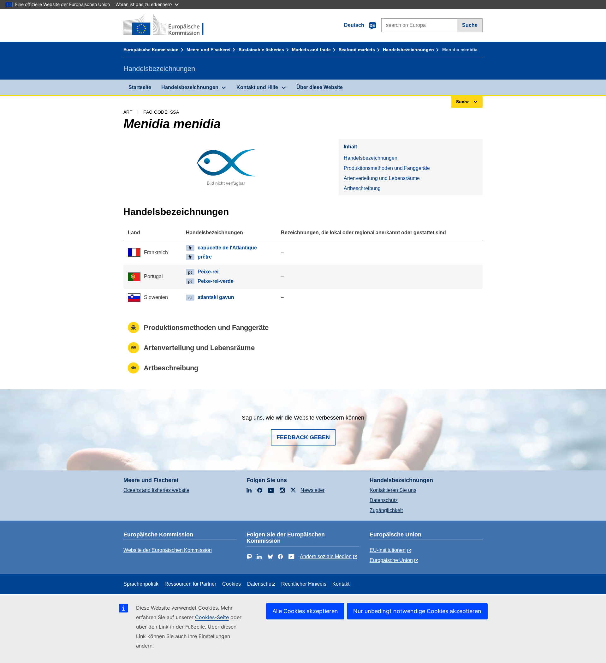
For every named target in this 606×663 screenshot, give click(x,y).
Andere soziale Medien (326, 556)
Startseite (139, 87)
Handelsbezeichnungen (408, 49)
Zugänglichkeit (386, 510)
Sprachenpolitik (140, 584)
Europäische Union (391, 560)
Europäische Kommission (151, 49)
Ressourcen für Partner (190, 584)
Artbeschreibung (362, 188)
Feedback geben (303, 437)
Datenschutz (384, 500)
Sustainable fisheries (261, 49)
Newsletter (312, 490)
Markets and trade (311, 49)
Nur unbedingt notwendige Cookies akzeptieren (417, 611)
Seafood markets (357, 49)
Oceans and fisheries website (156, 490)
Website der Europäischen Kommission (167, 550)
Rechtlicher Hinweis (303, 584)
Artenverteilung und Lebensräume (382, 178)
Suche (470, 25)
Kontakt (340, 584)
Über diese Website (319, 87)
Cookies (231, 584)
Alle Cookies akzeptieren (305, 611)
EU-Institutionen (388, 550)
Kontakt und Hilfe (257, 87)
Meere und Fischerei (208, 49)
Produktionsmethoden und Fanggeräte (387, 168)
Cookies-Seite (212, 617)
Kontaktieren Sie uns (393, 490)
